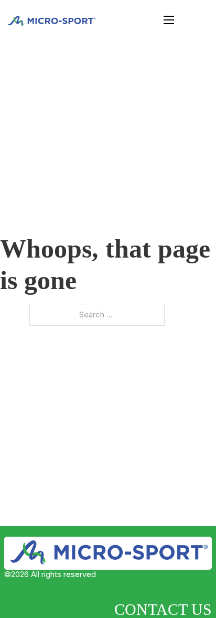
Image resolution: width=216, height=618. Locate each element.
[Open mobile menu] (169, 20)
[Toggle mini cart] (190, 20)
